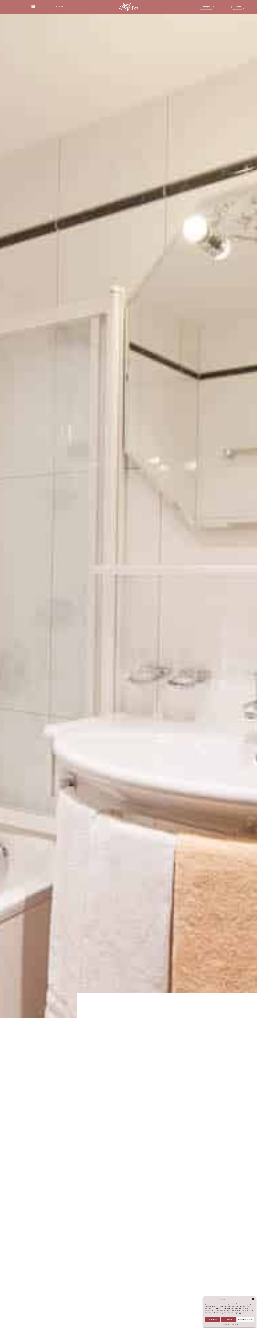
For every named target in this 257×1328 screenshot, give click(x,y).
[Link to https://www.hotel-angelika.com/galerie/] (39, 6)
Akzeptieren (213, 1319)
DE (57, 7)
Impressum (235, 1324)
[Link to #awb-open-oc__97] (18, 7)
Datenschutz (226, 1324)
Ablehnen (228, 1319)
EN (62, 7)
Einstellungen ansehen (245, 1319)
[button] (253, 1299)
